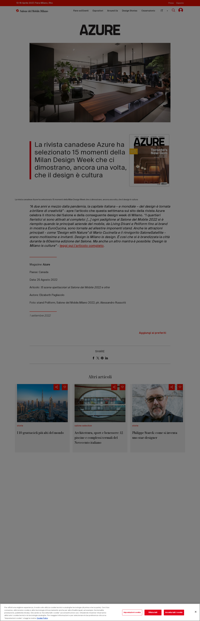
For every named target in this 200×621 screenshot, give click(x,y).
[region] (100, 612)
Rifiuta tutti (153, 612)
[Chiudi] (196, 612)
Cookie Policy (42, 618)
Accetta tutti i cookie (174, 612)
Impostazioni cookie (132, 612)
